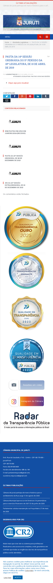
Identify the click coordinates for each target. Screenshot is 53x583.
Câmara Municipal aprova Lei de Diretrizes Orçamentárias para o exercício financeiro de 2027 (27, 6)
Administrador (11, 74)
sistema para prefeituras (33, 543)
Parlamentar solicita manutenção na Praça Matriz (21, 508)
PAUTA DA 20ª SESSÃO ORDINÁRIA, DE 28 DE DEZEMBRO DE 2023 (14, 158)
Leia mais (29, 570)
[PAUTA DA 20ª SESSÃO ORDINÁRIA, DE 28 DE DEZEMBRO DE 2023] (14, 146)
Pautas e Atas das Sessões (40, 76)
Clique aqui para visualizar (18, 83)
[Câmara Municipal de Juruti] (26, 22)
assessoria (20, 546)
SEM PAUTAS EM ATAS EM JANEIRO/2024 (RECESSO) (15, 132)
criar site (18, 543)
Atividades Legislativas (21, 76)
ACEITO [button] (18, 577)
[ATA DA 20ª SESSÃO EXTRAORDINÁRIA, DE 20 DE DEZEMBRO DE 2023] (14, 173)
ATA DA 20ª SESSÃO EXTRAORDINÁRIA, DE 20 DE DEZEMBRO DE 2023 (15, 185)
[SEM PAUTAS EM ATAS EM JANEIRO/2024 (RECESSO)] (14, 121)
